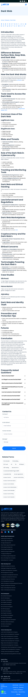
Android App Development (7, 540)
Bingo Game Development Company (9, 643)
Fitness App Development (7, 549)
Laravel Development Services (8, 579)
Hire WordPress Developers (7, 615)
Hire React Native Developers (7, 621)
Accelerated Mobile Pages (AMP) (11, 471)
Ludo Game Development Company (9, 632)
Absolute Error (15, 467)
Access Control (7, 477)
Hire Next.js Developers (6, 624)
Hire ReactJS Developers (6, 617)
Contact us (15, 687)
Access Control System (9, 497)
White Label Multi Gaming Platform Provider (11, 653)
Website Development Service (8, 566)
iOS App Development (6, 542)
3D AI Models (6, 461)
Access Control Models (9, 490)
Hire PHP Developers (5, 608)
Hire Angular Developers (6, 602)
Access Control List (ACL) (9, 480)
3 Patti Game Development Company (9, 645)
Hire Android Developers (6, 596)
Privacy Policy (14, 692)
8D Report (21, 464)
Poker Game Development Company (9, 636)
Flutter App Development (6, 547)
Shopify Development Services (8, 585)
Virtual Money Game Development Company (11, 647)
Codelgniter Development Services (9, 577)
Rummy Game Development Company (10, 634)
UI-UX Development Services (7, 581)
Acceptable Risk (7, 474)
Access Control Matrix (8, 484)
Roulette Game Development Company (10, 640)
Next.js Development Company (8, 558)
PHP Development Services (7, 572)
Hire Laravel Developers (6, 604)
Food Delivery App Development (8, 555)
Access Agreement (18, 474)
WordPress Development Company (9, 570)
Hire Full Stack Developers (7, 606)
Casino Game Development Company (10, 638)
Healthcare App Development (8, 551)
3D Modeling (15, 461)
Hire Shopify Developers (6, 613)
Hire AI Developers (5, 626)
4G (11, 464)
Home (2, 20)
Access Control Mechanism (9, 487)
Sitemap (18, 694)
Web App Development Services (8, 568)
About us (21, 685)
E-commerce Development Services (9, 574)
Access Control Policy (8, 493)
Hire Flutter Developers (6, 611)
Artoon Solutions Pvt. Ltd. (4, 686)
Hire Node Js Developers (6, 600)
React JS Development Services (8, 587)
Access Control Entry (19, 477)
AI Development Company (7, 560)
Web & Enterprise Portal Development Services (11, 583)
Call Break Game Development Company (10, 649)
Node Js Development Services (8, 590)
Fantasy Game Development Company (10, 651)
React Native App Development (8, 545)
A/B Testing (6, 467)
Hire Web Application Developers (8, 619)
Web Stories (15, 685)
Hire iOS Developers (5, 598)
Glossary (7, 20)
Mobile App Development (6, 538)
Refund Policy (22, 692)
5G (15, 464)
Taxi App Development (6, 553)
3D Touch (5, 464)
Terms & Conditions (18, 689)
